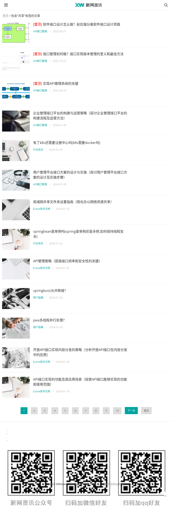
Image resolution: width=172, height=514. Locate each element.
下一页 (131, 410)
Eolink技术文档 (41, 209)
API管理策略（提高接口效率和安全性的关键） (67, 261)
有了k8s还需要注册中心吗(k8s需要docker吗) (66, 142)
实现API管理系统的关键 (55, 83)
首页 (5, 16)
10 (117, 410)
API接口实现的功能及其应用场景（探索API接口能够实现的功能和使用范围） (80, 382)
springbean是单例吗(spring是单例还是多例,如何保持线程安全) (78, 234)
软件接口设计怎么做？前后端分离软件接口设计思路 (76, 24)
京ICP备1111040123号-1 (84, 484)
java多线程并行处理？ (49, 320)
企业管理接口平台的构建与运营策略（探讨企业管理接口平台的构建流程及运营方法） (80, 115)
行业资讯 (38, 149)
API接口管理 (40, 31)
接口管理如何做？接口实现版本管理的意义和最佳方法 (78, 54)
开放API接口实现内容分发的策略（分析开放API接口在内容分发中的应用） (80, 352)
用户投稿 (38, 297)
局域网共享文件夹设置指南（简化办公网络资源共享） (73, 202)
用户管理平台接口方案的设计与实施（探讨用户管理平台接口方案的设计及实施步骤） (80, 175)
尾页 (146, 410)
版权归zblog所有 (114, 484)
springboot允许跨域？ (50, 290)
